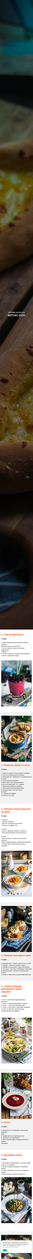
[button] (30, 1200)
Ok (5, 1250)
